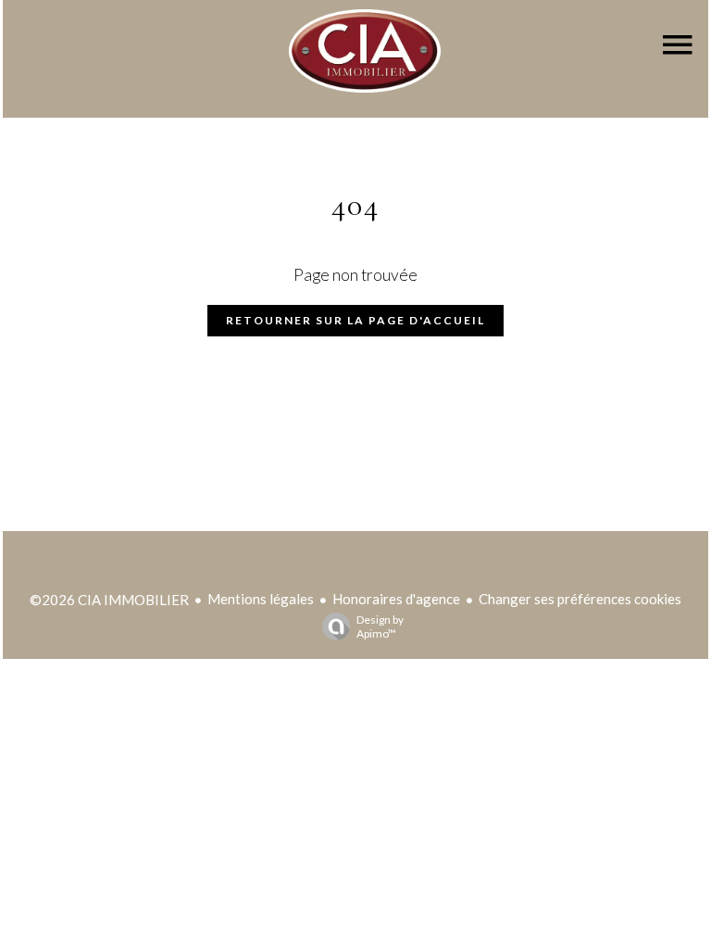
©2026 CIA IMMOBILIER (109, 599)
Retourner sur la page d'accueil (355, 320)
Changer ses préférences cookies (580, 598)
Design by (380, 626)
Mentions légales (260, 598)
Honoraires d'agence (396, 598)
